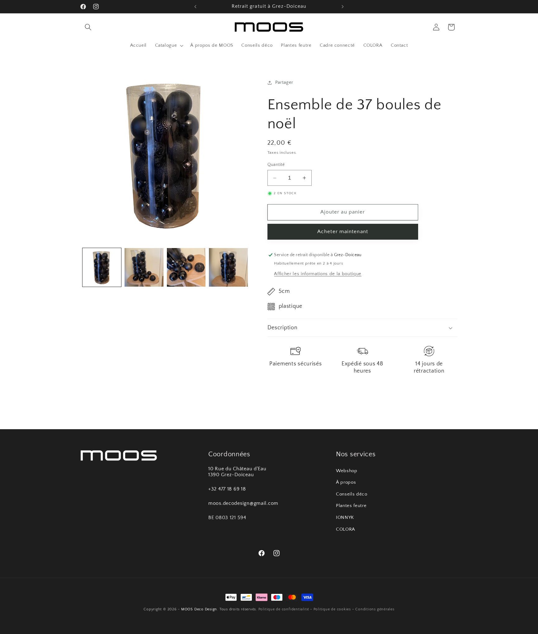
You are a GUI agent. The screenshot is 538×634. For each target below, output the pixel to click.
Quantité (276, 164)
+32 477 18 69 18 (227, 489)
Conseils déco (351, 494)
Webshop (346, 470)
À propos (346, 482)
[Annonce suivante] (343, 6)
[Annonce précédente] (195, 6)
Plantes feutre (351, 506)
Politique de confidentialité (283, 609)
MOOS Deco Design (199, 609)
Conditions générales (374, 609)
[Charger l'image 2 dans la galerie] (144, 267)
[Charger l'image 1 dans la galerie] (102, 267)
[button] (88, 27)
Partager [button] (284, 82)
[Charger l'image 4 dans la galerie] (228, 267)
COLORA (345, 529)
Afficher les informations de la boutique (317, 273)
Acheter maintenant (342, 231)
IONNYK (345, 517)
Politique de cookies (332, 609)
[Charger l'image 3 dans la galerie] (186, 267)
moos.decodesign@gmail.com (243, 503)
